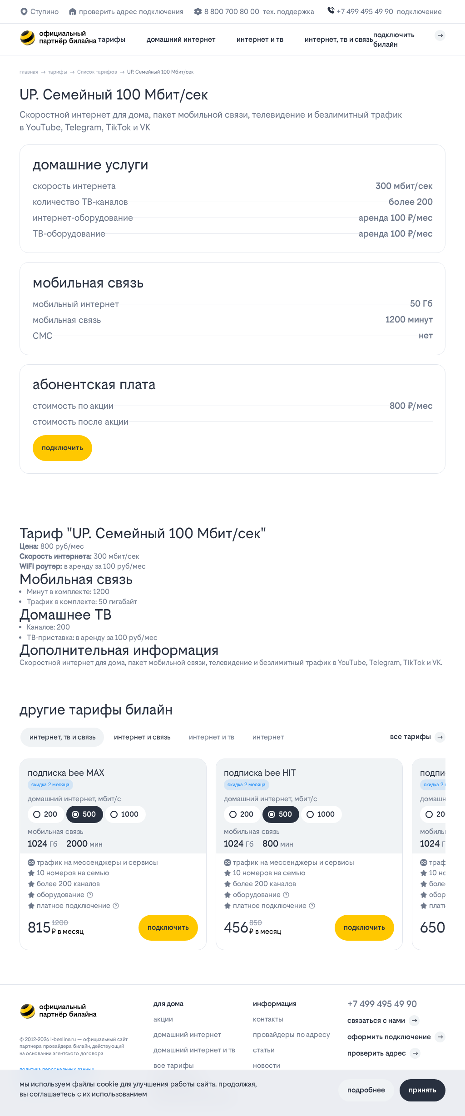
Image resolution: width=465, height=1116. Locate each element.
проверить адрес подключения (131, 11)
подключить (62, 447)
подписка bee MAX (66, 773)
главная (29, 72)
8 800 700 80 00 (231, 11)
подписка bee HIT (260, 773)
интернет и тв (260, 39)
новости (266, 1065)
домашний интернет (181, 39)
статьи (264, 1050)
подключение (419, 11)
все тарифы (410, 736)
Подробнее (366, 1090)
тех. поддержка (288, 11)
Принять (422, 1090)
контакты (268, 1019)
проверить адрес (376, 1053)
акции (163, 1019)
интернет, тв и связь (339, 39)
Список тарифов (97, 72)
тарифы (111, 39)
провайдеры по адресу (291, 1034)
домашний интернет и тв (194, 1050)
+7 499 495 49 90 (364, 11)
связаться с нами (376, 1020)
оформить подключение (389, 1036)
